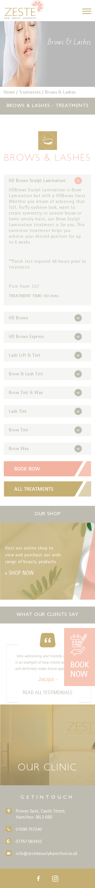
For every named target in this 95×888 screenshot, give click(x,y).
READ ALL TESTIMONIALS (47, 692)
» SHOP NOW (19, 573)
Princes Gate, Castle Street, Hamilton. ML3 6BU (41, 814)
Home (9, 92)
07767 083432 (29, 841)
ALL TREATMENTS (33, 489)
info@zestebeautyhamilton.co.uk (46, 853)
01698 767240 (29, 829)
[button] (86, 11)
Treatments (30, 92)
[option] (47, 54)
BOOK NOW (27, 468)
